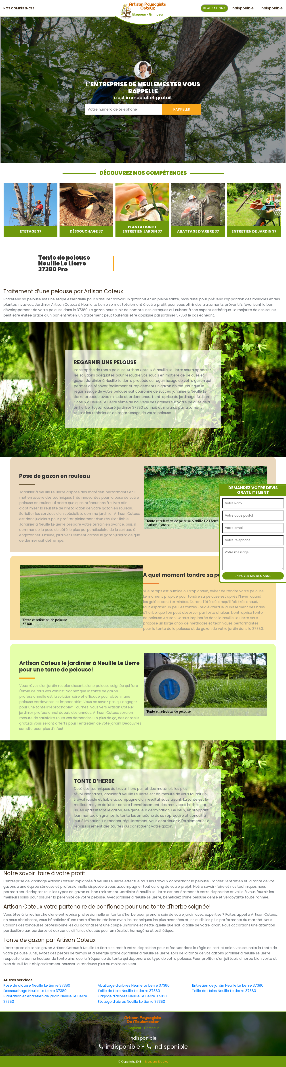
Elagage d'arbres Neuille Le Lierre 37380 (132, 996)
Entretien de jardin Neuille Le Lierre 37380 (227, 985)
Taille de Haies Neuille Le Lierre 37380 (224, 990)
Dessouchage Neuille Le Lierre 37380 (35, 990)
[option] (30, 210)
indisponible (122, 1047)
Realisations (214, 8)
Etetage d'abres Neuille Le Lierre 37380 (131, 1001)
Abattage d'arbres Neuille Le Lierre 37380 (134, 985)
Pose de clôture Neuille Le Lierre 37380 (36, 985)
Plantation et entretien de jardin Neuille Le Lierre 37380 (45, 999)
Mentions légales (156, 1061)
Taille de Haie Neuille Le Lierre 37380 (129, 990)
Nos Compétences (18, 8)
